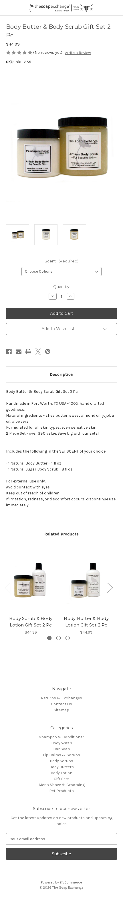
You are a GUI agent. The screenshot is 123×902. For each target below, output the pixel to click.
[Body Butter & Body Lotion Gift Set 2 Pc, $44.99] (86, 580)
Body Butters (61, 767)
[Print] (28, 352)
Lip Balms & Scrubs (61, 755)
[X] (38, 352)
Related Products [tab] (61, 534)
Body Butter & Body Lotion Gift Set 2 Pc (86, 622)
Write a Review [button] (78, 52)
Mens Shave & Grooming (62, 784)
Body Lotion (61, 772)
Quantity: (61, 286)
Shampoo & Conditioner (61, 737)
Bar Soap (61, 749)
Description (61, 374)
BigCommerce (71, 882)
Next (110, 587)
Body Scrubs (61, 761)
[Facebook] (9, 352)
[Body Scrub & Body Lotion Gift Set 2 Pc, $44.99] (31, 580)
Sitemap (61, 710)
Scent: (62, 261)
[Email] (18, 352)
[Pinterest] (48, 352)
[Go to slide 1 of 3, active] (49, 638)
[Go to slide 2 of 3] (58, 638)
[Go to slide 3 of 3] (68, 638)
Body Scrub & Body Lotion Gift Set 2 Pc (30, 622)
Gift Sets (62, 778)
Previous (7, 587)
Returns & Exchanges (61, 698)
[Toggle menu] (8, 8)
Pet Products (61, 790)
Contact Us (61, 704)
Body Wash (61, 743)
